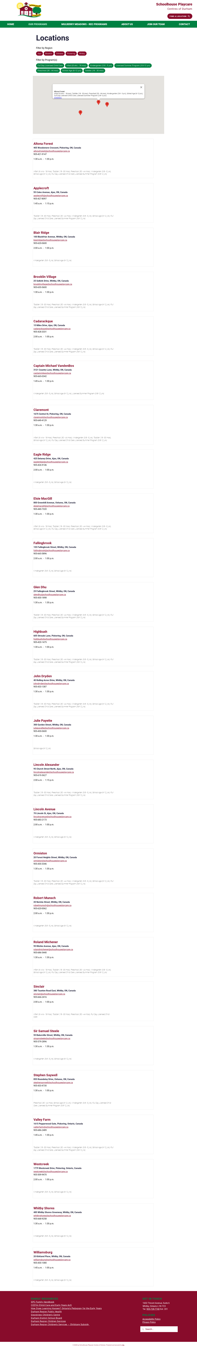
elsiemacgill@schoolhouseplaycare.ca (52, 506)
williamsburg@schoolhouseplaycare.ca (52, 1259)
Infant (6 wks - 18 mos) (76, 65)
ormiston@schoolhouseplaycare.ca (50, 860)
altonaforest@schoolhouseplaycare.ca (52, 151)
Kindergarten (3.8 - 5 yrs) (101, 65)
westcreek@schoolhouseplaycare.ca (51, 1171)
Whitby (82, 53)
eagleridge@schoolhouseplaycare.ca (51, 462)
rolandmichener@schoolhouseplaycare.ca (53, 949)
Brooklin (48, 53)
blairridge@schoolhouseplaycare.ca (50, 240)
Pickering (71, 53)
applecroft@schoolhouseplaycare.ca (51, 195)
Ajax (39, 53)
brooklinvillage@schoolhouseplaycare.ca (53, 284)
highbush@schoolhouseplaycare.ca (50, 639)
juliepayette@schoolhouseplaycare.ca (51, 728)
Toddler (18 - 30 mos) (94, 70)
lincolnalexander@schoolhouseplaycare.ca (54, 772)
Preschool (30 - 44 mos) (48, 70)
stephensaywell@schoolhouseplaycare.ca (53, 1082)
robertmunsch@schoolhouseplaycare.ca (52, 905)
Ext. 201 (164, 1309)
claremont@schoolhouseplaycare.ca (51, 417)
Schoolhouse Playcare (174, 4)
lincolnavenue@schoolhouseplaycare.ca (52, 816)
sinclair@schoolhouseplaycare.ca (49, 994)
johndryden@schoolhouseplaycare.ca (51, 683)
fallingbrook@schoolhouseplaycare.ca (52, 550)
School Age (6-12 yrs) (71, 70)
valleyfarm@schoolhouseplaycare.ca (51, 1127)
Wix (123, 1345)
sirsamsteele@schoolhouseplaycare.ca (52, 1038)
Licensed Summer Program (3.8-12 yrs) (133, 65)
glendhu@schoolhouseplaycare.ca (50, 594)
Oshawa (59, 53)
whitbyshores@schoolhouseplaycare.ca (52, 1215)
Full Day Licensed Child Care (50, 65)
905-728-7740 (153, 1309)
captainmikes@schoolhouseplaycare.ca (52, 373)
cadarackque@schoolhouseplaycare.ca (52, 328)
